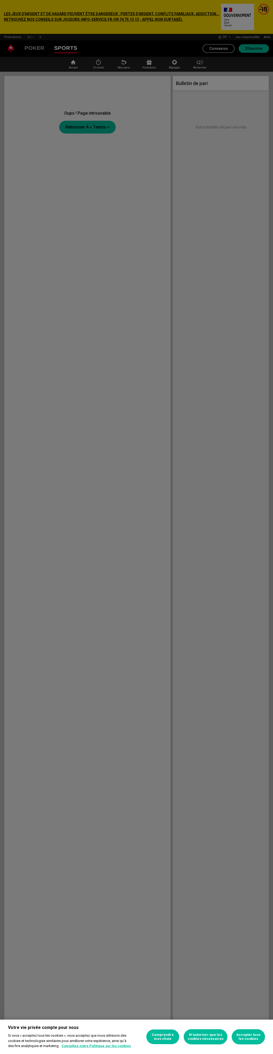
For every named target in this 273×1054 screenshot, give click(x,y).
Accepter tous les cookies (248, 1037)
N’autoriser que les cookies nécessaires (205, 1037)
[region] (136, 1037)
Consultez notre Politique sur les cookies (96, 1046)
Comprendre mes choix (163, 1037)
